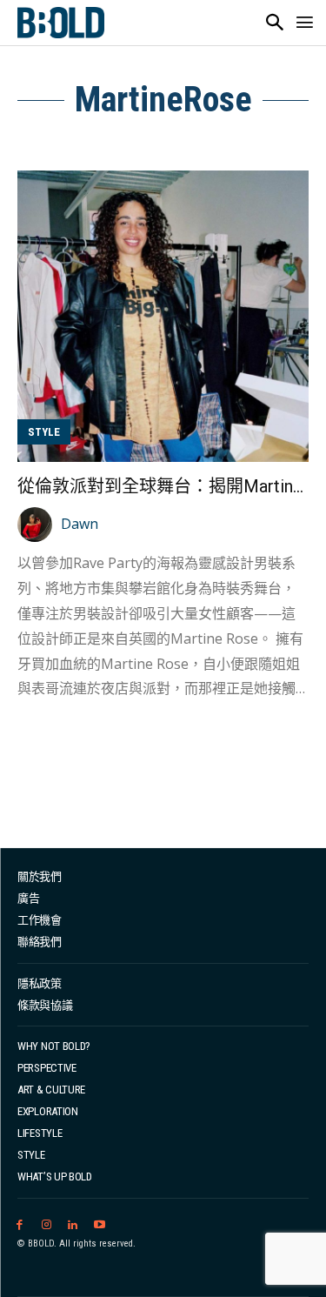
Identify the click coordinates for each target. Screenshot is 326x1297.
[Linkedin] (73, 1225)
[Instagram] (46, 1225)
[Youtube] (99, 1225)
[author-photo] (37, 524)
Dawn (79, 523)
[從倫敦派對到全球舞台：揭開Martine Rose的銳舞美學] (163, 316)
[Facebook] (19, 1225)
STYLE (44, 431)
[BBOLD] (60, 22)
